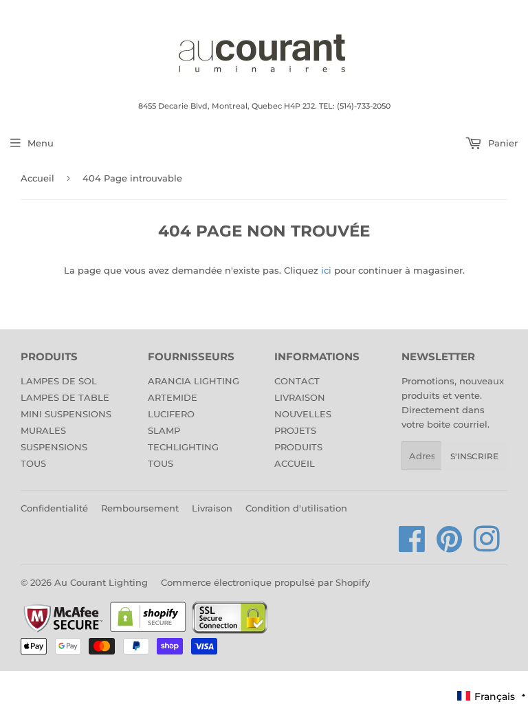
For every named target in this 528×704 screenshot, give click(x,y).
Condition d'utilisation (296, 508)
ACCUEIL (294, 463)
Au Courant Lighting (101, 582)
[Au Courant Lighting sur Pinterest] (449, 546)
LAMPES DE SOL (59, 380)
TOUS (33, 463)
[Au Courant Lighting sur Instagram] (486, 546)
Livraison (212, 508)
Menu (41, 143)
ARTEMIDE (172, 397)
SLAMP (164, 430)
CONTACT (297, 380)
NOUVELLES (302, 413)
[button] (492, 696)
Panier (501, 143)
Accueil (37, 178)
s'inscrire (474, 456)
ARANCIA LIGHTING (193, 380)
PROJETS (295, 430)
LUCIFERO (171, 413)
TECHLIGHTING (183, 446)
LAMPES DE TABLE (65, 397)
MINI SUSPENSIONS (66, 413)
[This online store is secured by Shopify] (148, 631)
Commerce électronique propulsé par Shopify (265, 582)
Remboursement (140, 508)
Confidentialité (54, 508)
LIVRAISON (299, 397)
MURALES (43, 430)
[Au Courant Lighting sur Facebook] (412, 546)
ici (326, 270)
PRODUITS (298, 446)
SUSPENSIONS (54, 446)
